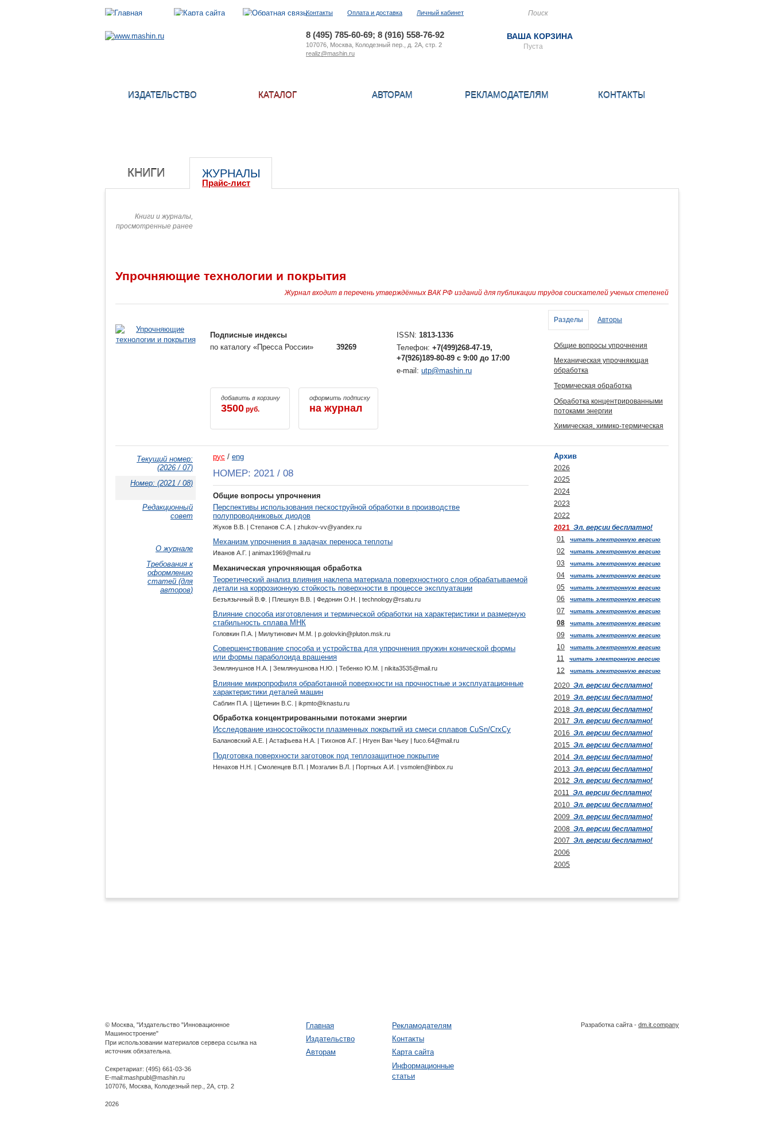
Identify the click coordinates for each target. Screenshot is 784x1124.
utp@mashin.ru (446, 370)
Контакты (319, 12)
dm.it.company (658, 1024)
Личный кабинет (440, 12)
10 (561, 647)
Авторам (392, 95)
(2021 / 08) (161, 483)
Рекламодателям (507, 95)
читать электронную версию (615, 539)
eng (238, 456)
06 (561, 599)
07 (561, 611)
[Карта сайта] (199, 13)
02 (561, 551)
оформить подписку (339, 404)
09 (561, 635)
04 (561, 575)
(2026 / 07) (165, 463)
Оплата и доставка (374, 12)
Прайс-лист (226, 183)
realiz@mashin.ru (330, 53)
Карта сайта (413, 1052)
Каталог (277, 95)
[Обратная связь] (275, 13)
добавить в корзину (250, 404)
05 (561, 587)
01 (561, 539)
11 (560, 658)
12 (561, 670)
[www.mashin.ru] (134, 36)
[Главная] (123, 13)
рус (219, 456)
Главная (320, 1025)
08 (561, 623)
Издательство (162, 95)
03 (561, 563)
